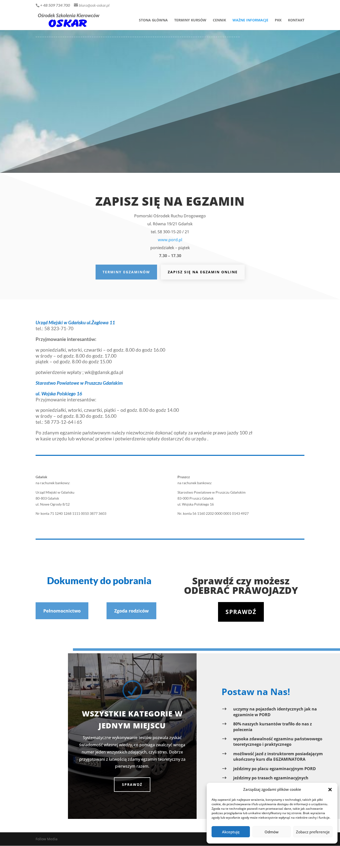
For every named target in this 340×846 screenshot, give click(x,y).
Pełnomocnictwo (62, 611)
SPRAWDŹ (132, 784)
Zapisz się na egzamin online (203, 272)
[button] (330, 789)
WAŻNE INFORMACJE (250, 20)
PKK (278, 20)
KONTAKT (296, 20)
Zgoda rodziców (131, 611)
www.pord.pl (170, 239)
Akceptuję (231, 831)
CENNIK (219, 20)
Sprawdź (241, 612)
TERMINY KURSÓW (190, 20)
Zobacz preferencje (313, 831)
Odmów (272, 831)
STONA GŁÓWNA (153, 20)
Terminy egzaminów (126, 272)
